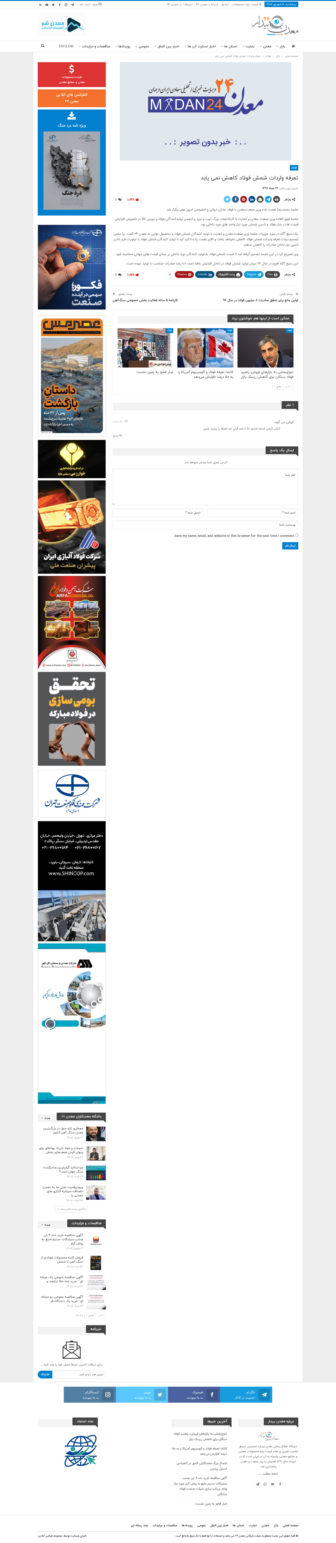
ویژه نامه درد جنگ (72, 126)
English (66, 46)
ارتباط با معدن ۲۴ (207, 5)
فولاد (294, 167)
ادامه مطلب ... (268, 1473)
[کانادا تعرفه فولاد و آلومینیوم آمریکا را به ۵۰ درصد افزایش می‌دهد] (205, 347)
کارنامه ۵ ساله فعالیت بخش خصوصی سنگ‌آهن (145, 300)
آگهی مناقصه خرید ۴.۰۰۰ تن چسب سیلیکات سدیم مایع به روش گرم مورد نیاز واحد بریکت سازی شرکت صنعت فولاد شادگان (200, 1486)
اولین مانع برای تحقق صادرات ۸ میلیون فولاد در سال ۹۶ (260, 300)
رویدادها (124, 46)
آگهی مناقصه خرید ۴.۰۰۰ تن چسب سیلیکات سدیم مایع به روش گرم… (62, 1239)
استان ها (230, 46)
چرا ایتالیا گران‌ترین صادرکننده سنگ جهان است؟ (63, 1169)
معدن (267, 46)
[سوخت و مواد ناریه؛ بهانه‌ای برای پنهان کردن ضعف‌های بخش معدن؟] (96, 1153)
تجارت (250, 46)
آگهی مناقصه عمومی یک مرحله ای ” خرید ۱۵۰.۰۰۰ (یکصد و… (61, 1279)
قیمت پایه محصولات (245, 5)
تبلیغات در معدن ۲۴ (179, 5)
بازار (282, 46)
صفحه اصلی (290, 1525)
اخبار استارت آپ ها (202, 46)
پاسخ (116, 436)
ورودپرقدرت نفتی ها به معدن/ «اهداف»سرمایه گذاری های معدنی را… (62, 1191)
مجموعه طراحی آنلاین (50, 1536)
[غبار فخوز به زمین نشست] (145, 347)
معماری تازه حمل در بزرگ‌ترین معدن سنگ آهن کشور (63, 1130)
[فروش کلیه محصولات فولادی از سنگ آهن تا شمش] (96, 1263)
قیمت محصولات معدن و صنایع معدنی (72, 80)
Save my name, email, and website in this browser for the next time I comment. (233, 535)
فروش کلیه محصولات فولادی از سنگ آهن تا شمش (62, 1259)
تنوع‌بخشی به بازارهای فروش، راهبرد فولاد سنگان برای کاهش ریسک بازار (200, 1436)
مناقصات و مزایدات (96, 46)
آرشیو (225, 5)
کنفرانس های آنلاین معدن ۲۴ (71, 98)
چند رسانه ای (139, 1525)
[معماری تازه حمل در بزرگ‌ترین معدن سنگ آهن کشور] (96, 1134)
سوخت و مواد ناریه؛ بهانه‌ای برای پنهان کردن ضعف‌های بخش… (61, 1150)
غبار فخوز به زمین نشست (211, 1503)
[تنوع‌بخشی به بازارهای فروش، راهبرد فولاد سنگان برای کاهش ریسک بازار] (265, 347)
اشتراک (45, 1374)
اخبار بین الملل (168, 46)
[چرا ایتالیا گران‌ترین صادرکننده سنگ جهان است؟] (96, 1173)
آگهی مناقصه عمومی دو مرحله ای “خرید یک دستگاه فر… (62, 1299)
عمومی (144, 46)
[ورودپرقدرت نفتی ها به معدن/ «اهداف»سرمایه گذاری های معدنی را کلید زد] (96, 1192)
